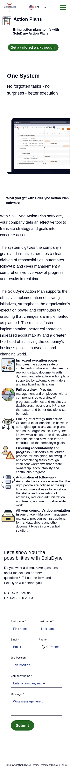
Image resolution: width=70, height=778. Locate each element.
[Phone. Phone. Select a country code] (45, 647)
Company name (21, 675)
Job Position (19, 657)
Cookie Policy (59, 765)
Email (15, 639)
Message (17, 694)
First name (18, 621)
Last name (46, 621)
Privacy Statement (41, 765)
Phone (43, 639)
